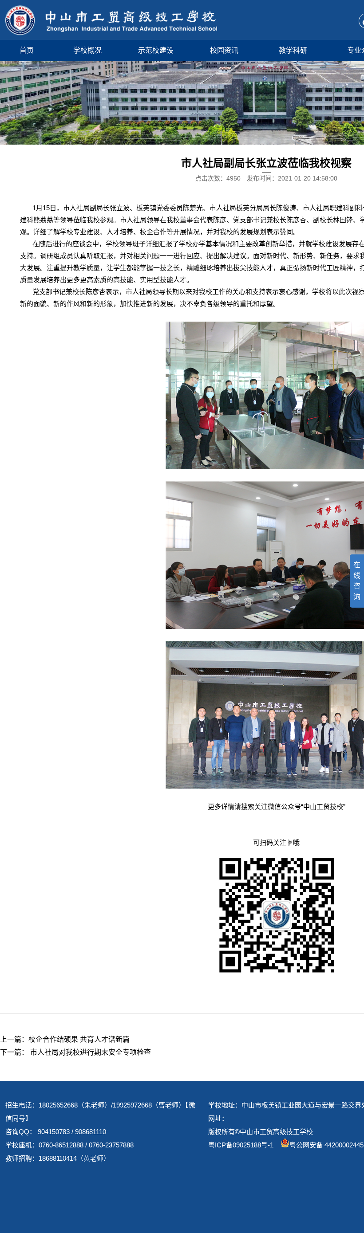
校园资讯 (224, 50)
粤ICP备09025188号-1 (240, 1145)
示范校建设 (156, 50)
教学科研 (293, 50)
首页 (27, 50)
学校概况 (87, 50)
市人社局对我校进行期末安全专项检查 (89, 1052)
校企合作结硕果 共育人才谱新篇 (79, 1039)
